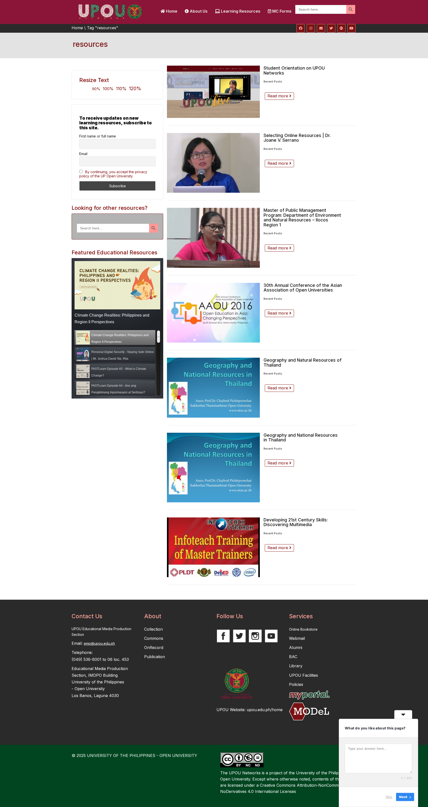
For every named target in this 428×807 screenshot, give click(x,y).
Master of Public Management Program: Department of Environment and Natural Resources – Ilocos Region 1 (302, 217)
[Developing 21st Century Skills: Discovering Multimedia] (213, 547)
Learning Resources (240, 11)
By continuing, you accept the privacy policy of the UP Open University (113, 174)
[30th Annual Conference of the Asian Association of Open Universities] (213, 313)
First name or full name (97, 136)
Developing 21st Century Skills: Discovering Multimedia (296, 522)
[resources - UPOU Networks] (110, 11)
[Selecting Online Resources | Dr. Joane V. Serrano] (213, 163)
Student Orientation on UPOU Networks (294, 70)
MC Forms (281, 11)
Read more (278, 95)
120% (135, 88)
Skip (389, 797)
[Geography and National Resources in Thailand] (213, 467)
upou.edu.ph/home (265, 709)
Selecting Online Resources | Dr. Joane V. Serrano (297, 138)
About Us (198, 11)
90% (96, 89)
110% (121, 88)
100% (108, 88)
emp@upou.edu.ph (99, 643)
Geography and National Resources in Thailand (301, 437)
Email (83, 154)
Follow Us (229, 616)
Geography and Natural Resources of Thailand (303, 362)
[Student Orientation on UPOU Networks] (213, 92)
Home (171, 11)
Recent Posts (273, 81)
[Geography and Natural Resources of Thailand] (213, 387)
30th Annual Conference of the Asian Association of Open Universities (303, 288)
